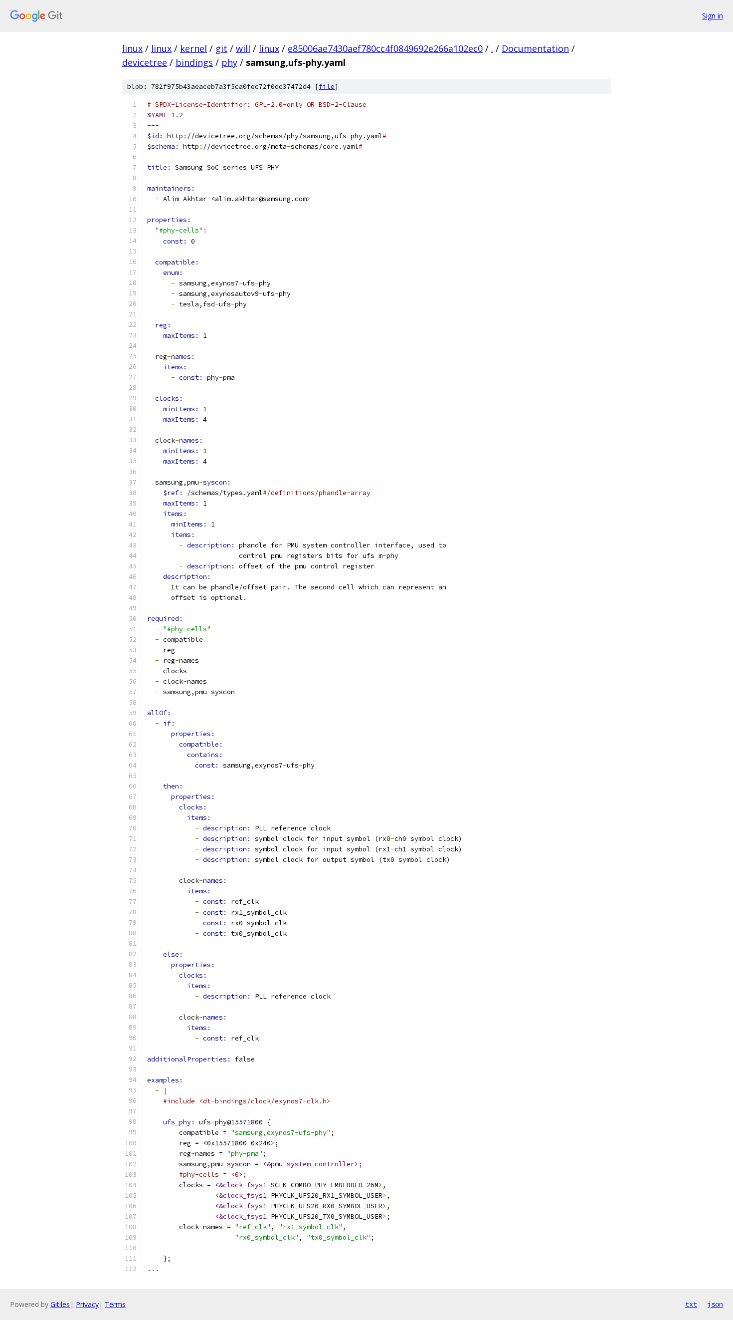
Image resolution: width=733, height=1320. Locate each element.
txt (691, 1304)
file (327, 86)
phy (229, 62)
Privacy (87, 1304)
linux (132, 48)
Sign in (712, 15)
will (243, 48)
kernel (193, 48)
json (715, 1304)
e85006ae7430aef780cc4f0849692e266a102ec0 (385, 48)
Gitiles (60, 1304)
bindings (194, 62)
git (221, 48)
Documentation (535, 48)
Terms (115, 1304)
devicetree (144, 62)
